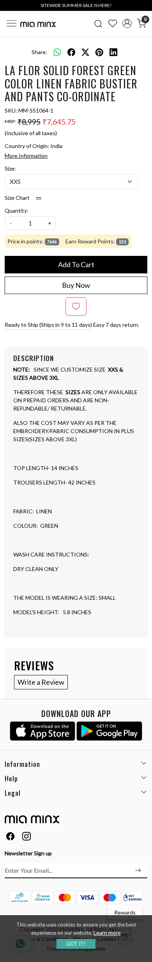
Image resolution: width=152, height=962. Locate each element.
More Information (26, 155)
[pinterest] (99, 52)
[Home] (38, 24)
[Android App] (109, 731)
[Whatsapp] (57, 52)
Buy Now (76, 285)
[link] (98, 23)
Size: (10, 168)
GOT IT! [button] (76, 944)
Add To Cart (76, 264)
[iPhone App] (43, 731)
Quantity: (16, 210)
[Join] (138, 870)
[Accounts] (127, 23)
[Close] (143, 8)
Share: (39, 52)
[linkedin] (113, 52)
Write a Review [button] (41, 682)
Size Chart (18, 197)
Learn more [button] (107, 932)
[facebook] (71, 52)
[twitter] (85, 52)
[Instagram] (26, 837)
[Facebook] (10, 837)
